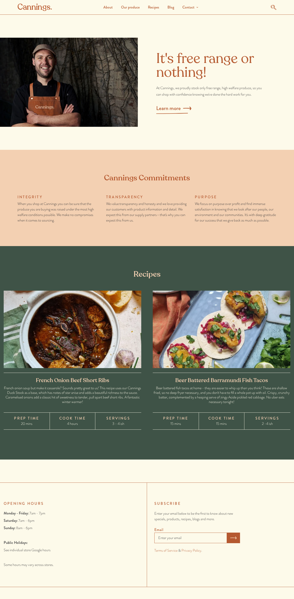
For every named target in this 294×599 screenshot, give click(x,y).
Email (159, 529)
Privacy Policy (191, 550)
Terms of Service (166, 550)
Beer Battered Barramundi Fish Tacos (221, 380)
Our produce (130, 7)
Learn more (168, 108)
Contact (188, 7)
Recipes (153, 7)
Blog (170, 7)
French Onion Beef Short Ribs (72, 380)
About (108, 7)
